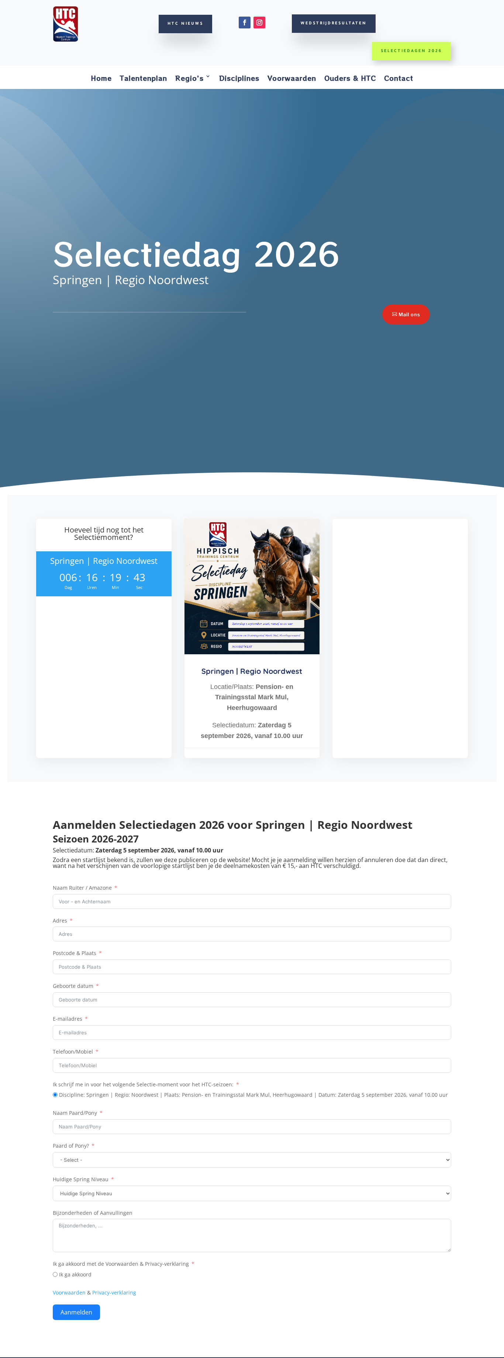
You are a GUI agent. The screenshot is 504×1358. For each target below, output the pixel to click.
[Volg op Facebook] (245, 22)
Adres (60, 920)
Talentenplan (143, 78)
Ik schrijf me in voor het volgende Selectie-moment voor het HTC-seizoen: (143, 1084)
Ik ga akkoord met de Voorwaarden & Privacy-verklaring (121, 1263)
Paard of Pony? (71, 1145)
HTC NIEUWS (185, 24)
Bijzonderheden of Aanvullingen (92, 1212)
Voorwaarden (291, 78)
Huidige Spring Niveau (80, 1179)
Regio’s (189, 78)
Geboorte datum (73, 985)
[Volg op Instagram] (259, 22)
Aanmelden (76, 1312)
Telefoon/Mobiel (73, 1051)
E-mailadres (67, 1018)
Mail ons (409, 314)
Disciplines (239, 78)
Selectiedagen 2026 (411, 51)
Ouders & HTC (350, 78)
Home (101, 78)
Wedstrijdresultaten (334, 23)
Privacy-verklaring (114, 1292)
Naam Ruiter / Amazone (82, 887)
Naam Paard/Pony (75, 1112)
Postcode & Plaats (74, 953)
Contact (398, 78)
